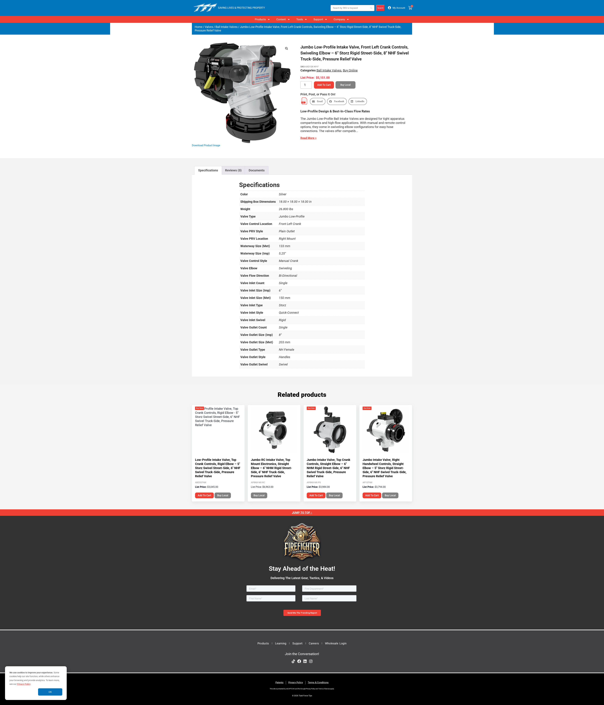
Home (198, 26)
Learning (280, 643)
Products (260, 19)
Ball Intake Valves (226, 26)
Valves (209, 26)
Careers (314, 643)
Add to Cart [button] (204, 495)
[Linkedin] (305, 661)
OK (50, 692)
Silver (282, 194)
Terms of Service (324, 689)
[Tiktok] (293, 661)
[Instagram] (311, 661)
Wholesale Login (336, 643)
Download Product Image (206, 145)
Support (318, 19)
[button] (286, 48)
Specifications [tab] (208, 170)
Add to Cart (324, 84)
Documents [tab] (257, 170)
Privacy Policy (23, 684)
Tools (299, 19)
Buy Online (350, 70)
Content (281, 19)
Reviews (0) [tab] (233, 170)
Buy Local (222, 495)
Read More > (308, 138)
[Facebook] (299, 661)
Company (339, 19)
